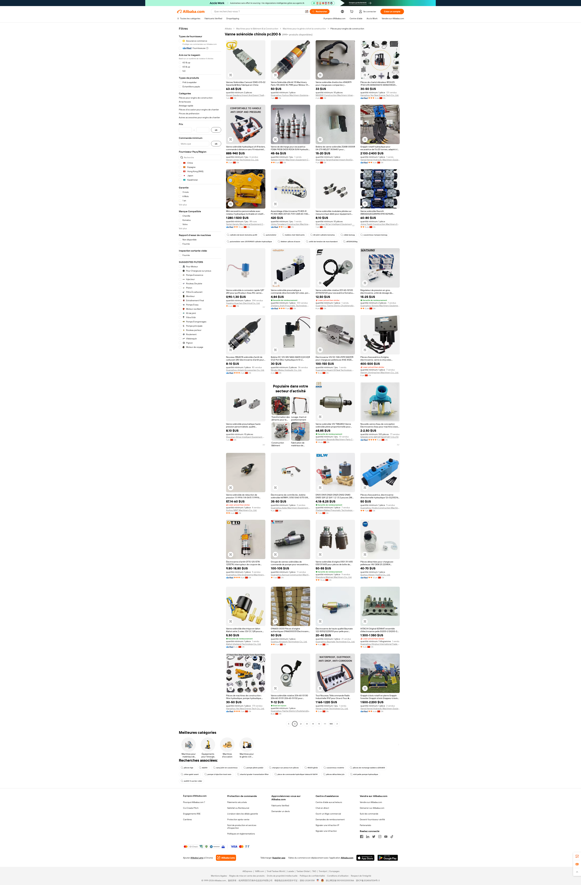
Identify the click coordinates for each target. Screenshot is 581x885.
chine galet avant (191, 774)
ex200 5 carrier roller (193, 781)
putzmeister (271, 235)
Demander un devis (280, 811)
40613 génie (312, 768)
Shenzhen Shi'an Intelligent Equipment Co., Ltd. (335, 224)
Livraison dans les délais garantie (242, 813)
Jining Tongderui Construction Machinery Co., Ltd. (290, 224)
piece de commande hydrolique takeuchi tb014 (297, 774)
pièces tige (188, 768)
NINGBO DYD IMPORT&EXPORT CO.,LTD (379, 437)
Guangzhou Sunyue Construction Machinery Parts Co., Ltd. (290, 575)
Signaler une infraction (326, 831)
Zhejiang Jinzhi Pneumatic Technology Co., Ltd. (290, 305)
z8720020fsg (351, 242)
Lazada (290, 871)
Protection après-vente (238, 819)
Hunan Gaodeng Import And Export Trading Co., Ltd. (245, 95)
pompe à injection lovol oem (219, 774)
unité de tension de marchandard (323, 242)
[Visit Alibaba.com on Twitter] (374, 836)
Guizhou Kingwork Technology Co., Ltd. (289, 641)
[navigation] (200, 376)
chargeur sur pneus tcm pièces (285, 768)
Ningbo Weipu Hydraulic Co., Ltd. (286, 370)
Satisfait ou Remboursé (238, 808)
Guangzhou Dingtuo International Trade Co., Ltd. (380, 644)
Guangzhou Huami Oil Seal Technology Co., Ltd (335, 370)
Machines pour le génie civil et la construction (304, 28)
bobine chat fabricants (295, 235)
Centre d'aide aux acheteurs (329, 802)
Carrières (187, 819)
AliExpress (247, 871)
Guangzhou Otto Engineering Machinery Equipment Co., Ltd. (245, 575)
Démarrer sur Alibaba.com (372, 808)
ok (216, 130)
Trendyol (323, 871)
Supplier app (278, 858)
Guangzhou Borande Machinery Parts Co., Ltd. (335, 439)
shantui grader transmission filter (254, 774)
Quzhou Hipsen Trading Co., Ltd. (375, 575)
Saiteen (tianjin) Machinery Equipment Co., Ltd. (290, 159)
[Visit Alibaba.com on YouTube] (386, 836)
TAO (314, 871)
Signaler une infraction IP (327, 825)
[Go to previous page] (288, 724)
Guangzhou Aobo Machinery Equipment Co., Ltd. (290, 508)
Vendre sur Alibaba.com (371, 802)
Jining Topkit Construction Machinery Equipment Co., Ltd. (380, 224)
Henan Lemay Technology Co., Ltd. (242, 159)
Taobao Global (303, 871)
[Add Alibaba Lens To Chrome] (226, 858)
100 (331, 724)
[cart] (352, 12)
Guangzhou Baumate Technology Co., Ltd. (335, 641)
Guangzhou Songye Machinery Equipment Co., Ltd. (380, 305)
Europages (334, 871)
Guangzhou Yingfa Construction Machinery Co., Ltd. (380, 508)
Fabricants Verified (280, 805)
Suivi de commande (369, 813)
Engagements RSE (191, 813)
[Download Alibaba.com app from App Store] (365, 858)
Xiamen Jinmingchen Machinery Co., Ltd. (379, 372)
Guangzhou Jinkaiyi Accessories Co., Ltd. (245, 370)
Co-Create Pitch (191, 808)
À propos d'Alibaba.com (195, 796)
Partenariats (365, 825)
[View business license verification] (317, 880)
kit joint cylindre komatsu (324, 235)
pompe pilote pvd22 (254, 768)
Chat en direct (322, 808)
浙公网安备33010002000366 (340, 880)
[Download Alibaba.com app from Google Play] (387, 858)
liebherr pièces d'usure (290, 242)
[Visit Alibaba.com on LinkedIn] (367, 836)
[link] (577, 856)
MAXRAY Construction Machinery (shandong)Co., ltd (335, 95)
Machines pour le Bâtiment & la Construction (257, 28)
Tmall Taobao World (276, 871)
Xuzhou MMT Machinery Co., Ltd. (241, 510)
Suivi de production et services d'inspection (241, 826)
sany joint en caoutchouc (227, 768)
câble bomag (349, 235)
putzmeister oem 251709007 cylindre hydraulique (251, 242)
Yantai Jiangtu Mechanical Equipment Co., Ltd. (245, 224)
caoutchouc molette (335, 768)
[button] (307, 11)
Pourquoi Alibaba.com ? (194, 802)
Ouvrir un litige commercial (328, 813)
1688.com (259, 871)
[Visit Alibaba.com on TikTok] (392, 836)
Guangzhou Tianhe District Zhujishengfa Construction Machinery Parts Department (335, 305)
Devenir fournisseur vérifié (372, 819)
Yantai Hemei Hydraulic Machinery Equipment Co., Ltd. (380, 159)
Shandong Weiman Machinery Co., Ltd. (334, 577)
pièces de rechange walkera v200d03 (369, 768)
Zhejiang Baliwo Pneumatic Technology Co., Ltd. (335, 510)
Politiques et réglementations (241, 833)
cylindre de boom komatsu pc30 (243, 235)
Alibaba (228, 28)
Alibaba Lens (196, 858)
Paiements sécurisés (237, 802)
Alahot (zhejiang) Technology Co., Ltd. (243, 644)
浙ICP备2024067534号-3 (368, 880)
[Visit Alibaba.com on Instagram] (380, 836)
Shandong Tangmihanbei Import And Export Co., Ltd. (335, 159)
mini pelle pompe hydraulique (365, 774)
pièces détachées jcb (335, 774)
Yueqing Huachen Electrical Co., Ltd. (243, 303)
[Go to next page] (337, 724)
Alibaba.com (347, 858)
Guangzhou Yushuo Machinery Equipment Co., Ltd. (290, 95)
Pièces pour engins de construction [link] (347, 28)
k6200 (204, 768)
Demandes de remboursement (330, 819)
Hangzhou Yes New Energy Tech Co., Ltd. (379, 95)
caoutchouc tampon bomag (375, 235)
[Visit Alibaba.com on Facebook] (361, 836)
